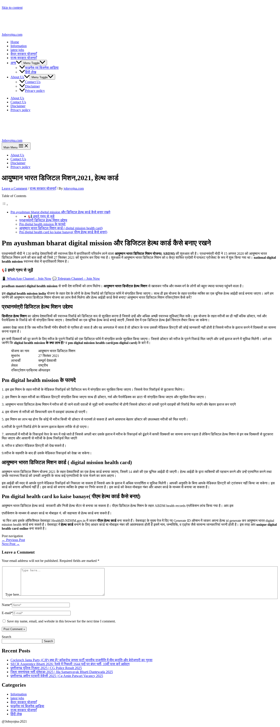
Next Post (11, 544)
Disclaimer (32, 86)
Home (14, 42)
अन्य (13, 63)
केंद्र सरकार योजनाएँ (23, 54)
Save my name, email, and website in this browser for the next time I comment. (61, 621)
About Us (17, 77)
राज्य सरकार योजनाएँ (23, 58)
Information (18, 46)
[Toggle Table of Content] (5, 205)
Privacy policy (35, 91)
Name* (7, 605)
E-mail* (7, 613)
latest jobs (17, 50)
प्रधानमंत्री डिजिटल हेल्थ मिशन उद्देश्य (43, 220)
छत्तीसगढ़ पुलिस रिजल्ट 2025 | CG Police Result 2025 (46, 668)
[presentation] (19, 63)
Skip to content (12, 7)
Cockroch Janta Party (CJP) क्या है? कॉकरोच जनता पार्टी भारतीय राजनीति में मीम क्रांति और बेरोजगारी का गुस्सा (81, 660)
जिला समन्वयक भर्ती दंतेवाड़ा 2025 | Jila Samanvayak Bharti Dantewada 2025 (61, 672)
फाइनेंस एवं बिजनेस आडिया (42, 67)
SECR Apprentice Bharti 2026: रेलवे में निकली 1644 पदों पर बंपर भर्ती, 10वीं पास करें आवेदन (70, 664)
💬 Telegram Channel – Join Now (76, 278)
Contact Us (32, 82)
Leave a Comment (14, 188)
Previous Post (13, 540)
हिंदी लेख (30, 72)
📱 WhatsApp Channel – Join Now (26, 278)
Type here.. (13, 594)
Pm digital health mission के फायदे (42, 224)
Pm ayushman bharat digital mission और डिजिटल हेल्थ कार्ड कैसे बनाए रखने (60, 212)
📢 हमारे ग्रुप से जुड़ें (41, 216)
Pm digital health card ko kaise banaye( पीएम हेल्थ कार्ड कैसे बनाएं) (63, 232)
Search (6, 637)
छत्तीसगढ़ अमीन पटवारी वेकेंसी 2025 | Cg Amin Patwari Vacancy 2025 (56, 676)
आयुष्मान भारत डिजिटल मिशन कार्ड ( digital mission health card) (61, 228)
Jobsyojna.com (12, 34)
